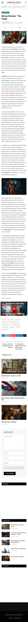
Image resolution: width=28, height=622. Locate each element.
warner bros (5, 329)
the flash (18, 326)
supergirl (12, 326)
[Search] (25, 2)
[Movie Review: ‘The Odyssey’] (6, 550)
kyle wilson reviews (13, 322)
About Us (11, 618)
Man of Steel (5, 57)
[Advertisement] (14, 501)
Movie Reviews (5, 12)
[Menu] (3, 2)
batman (4, 319)
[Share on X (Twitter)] (12, 27)
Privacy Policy (18, 618)
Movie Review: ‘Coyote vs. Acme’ (11, 376)
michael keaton (6, 324)
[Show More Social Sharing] (24, 27)
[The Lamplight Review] (14, 2)
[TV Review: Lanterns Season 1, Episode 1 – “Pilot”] (6, 534)
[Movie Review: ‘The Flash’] (14, 37)
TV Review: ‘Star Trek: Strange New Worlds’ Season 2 (7, 345)
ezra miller (4, 322)
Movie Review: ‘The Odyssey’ (18, 548)
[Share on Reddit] (19, 27)
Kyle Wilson (6, 22)
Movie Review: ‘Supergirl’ (9, 422)
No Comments (11, 23)
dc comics (17, 319)
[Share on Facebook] (5, 27)
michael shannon (16, 324)
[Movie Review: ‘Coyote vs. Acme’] (14, 366)
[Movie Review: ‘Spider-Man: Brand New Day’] (14, 388)
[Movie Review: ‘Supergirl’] (14, 412)
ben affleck (10, 319)
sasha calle (5, 326)
